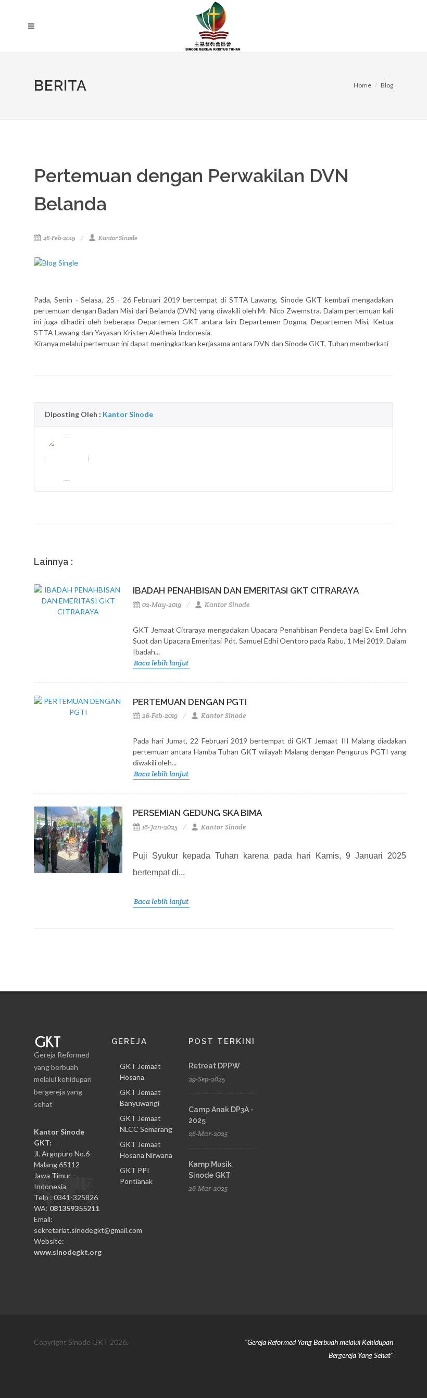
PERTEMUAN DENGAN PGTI (190, 702)
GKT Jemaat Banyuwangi (140, 1097)
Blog (387, 85)
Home (362, 85)
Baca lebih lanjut (161, 662)
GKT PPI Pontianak (136, 1176)
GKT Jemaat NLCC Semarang (146, 1123)
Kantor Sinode (117, 238)
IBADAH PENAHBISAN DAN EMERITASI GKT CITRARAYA (246, 590)
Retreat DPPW (214, 1066)
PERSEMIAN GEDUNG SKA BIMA (197, 813)
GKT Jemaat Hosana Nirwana (146, 1150)
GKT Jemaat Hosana (140, 1071)
